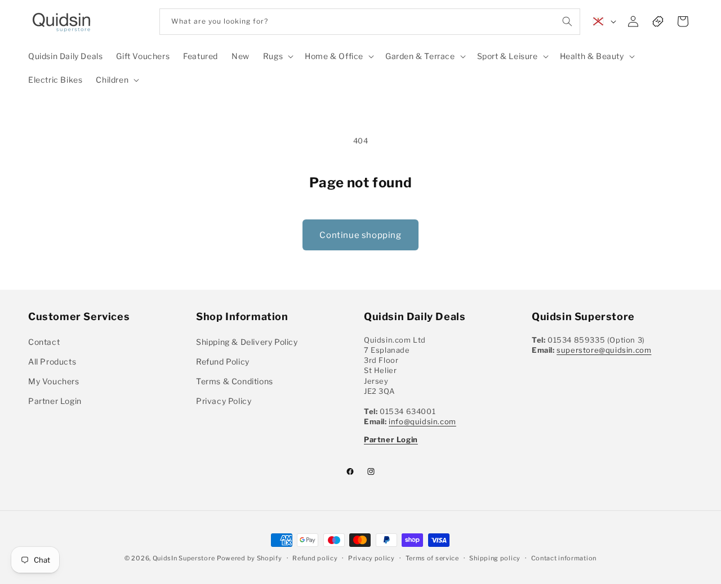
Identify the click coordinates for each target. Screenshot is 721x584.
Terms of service (432, 557)
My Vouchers (53, 381)
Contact (44, 342)
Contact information (564, 557)
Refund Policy (223, 361)
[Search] (567, 21)
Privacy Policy (223, 401)
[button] (277, 56)
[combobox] (370, 21)
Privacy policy (371, 557)
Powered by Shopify (249, 558)
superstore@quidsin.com (604, 349)
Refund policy (314, 557)
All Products (52, 361)
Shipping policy (494, 557)
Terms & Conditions (234, 381)
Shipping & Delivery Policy (247, 342)
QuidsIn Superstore (184, 558)
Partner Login (55, 401)
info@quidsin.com (422, 421)
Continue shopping (360, 235)
